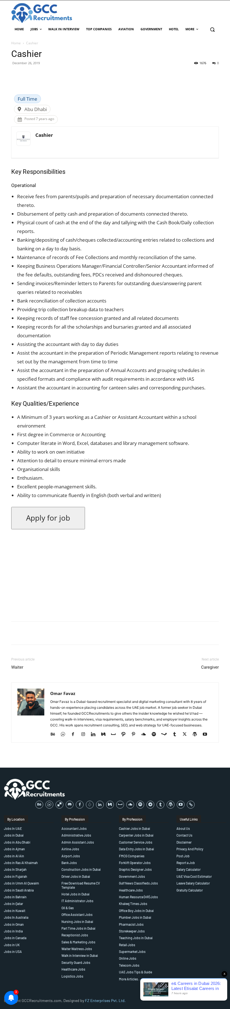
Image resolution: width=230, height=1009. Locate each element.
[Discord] (69, 805)
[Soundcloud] (145, 734)
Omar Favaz (62, 693)
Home (16, 43)
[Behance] (54, 734)
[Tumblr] (176, 734)
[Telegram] (150, 805)
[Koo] (90, 805)
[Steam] (166, 734)
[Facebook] (75, 734)
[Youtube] (206, 734)
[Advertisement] (115, 577)
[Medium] (105, 734)
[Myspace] (115, 734)
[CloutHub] (65, 734)
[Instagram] (85, 734)
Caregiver (210, 667)
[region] (73, 968)
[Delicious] (59, 805)
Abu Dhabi (35, 109)
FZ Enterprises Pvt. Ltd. (105, 1000)
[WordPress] (196, 734)
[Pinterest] (135, 734)
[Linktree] (191, 805)
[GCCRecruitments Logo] (42, 13)
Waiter (17, 667)
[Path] (125, 734)
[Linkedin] (95, 734)
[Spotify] (155, 734)
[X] (186, 734)
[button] (212, 29)
